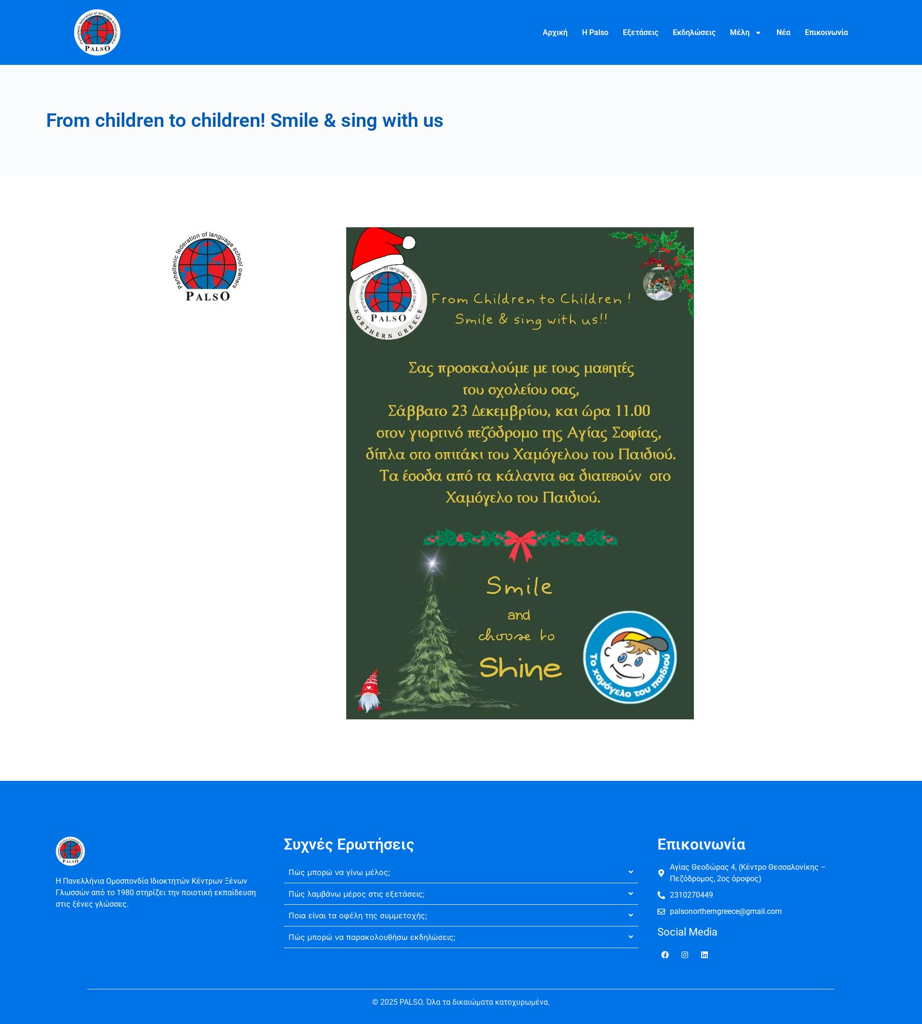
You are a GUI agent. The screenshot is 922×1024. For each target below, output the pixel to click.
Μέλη (740, 32)
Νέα (783, 32)
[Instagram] (684, 954)
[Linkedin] (704, 954)
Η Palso (595, 32)
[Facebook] (665, 954)
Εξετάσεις (640, 32)
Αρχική (555, 32)
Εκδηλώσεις (694, 32)
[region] (124, 954)
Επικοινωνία (826, 32)
